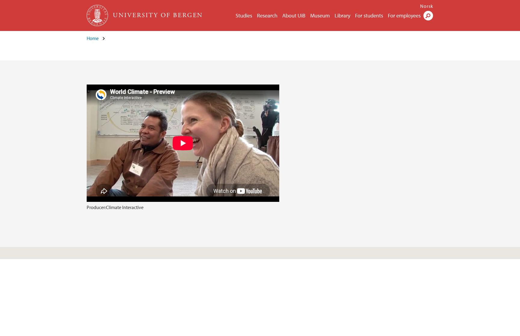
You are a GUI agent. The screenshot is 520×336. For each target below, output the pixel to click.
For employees (404, 15)
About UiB (293, 15)
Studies (244, 15)
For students (369, 15)
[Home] (98, 15)
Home (93, 38)
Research (267, 15)
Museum (320, 15)
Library (342, 15)
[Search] (428, 15)
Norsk (426, 6)
